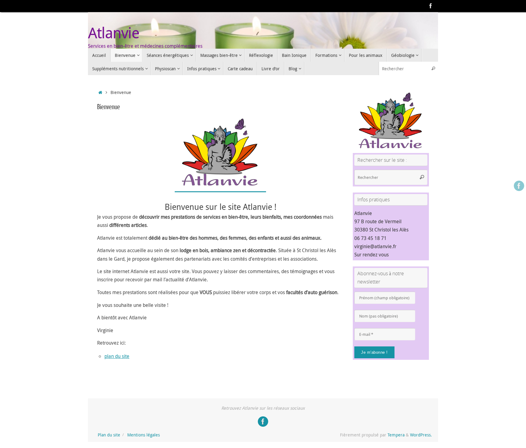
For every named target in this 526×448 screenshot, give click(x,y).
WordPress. (421, 435)
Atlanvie (113, 32)
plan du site (116, 356)
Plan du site (109, 435)
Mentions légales (143, 435)
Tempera (396, 435)
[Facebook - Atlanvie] (430, 6)
